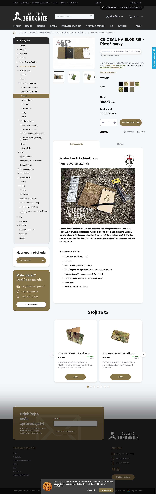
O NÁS (15, 3)
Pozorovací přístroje (27, 169)
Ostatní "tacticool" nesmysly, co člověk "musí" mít (33, 212)
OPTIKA (22, 58)
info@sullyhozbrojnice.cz (33, 286)
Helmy (23, 144)
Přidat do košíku (128, 122)
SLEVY (55, 3)
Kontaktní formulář (31, 304)
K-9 (20, 217)
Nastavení (91, 490)
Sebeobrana (24, 194)
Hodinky (23, 182)
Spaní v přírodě (25, 177)
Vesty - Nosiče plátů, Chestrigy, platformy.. (31, 139)
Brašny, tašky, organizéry (29, 125)
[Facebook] (113, 468)
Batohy (23, 79)
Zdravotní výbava (26, 156)
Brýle (22, 152)
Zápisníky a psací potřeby (29, 207)
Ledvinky (24, 75)
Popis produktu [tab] (76, 144)
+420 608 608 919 (30, 291)
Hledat (91, 16)
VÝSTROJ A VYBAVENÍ (27, 66)
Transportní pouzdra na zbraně (31, 161)
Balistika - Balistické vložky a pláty (32, 133)
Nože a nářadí (25, 173)
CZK (136, 3)
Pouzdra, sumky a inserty (29, 83)
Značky (22, 238)
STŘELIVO (23, 54)
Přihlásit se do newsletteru (65, 431)
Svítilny (22, 186)
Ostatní (23, 117)
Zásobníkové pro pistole (29, 87)
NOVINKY (22, 46)
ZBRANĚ (22, 50)
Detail (76, 377)
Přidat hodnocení (25, 260)
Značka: (106, 57)
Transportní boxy (26, 165)
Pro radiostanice (27, 108)
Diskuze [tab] (120, 144)
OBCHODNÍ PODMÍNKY (21, 475)
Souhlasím (107, 490)
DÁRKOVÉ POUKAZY (26, 230)
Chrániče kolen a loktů (28, 129)
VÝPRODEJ (23, 234)
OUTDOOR (23, 221)
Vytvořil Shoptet (119, 491)
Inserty (23, 113)
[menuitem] (17, 26)
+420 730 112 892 (30, 297)
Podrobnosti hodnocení (132, 51)
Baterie (23, 190)
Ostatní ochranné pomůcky (29, 203)
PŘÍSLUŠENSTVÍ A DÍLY (27, 62)
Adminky (24, 96)
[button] (87, 386)
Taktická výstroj (25, 71)
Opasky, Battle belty (27, 121)
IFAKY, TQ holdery (27, 100)
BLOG (63, 3)
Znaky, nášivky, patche (28, 198)
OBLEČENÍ (23, 225)
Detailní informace (107, 72)
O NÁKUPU (25, 3)
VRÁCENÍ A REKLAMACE (41, 3)
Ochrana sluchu (25, 148)
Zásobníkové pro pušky (29, 92)
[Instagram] (118, 468)
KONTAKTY (73, 3)
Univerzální (25, 104)
